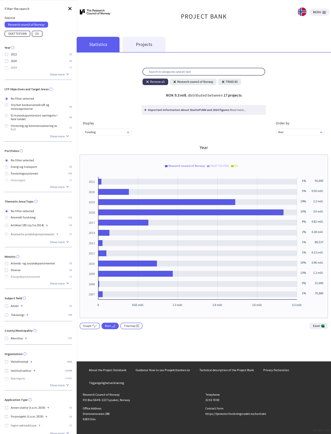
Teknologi (17, 315)
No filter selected (22, 98)
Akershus (17, 338)
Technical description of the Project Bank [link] (226, 370)
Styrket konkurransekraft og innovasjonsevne (30, 106)
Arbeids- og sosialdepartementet (33, 263)
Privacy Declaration (276, 370)
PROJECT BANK (204, 16)
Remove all (157, 82)
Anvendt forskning (23, 217)
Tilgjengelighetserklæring (106, 383)
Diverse (15, 270)
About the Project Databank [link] (107, 370)
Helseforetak (19, 361)
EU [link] (37, 33)
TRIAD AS (231, 82)
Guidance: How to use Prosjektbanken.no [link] (163, 370)
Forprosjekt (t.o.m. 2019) (27, 416)
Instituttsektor (21, 370)
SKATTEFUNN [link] (17, 33)
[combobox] (278, 132)
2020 (14, 61)
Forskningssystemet (24, 173)
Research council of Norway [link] (26, 24)
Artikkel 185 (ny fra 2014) (27, 225)
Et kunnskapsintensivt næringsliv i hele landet (34, 117)
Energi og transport (24, 167)
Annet (15, 306)
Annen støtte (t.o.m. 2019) (28, 407)
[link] (302, 12)
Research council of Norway (195, 82)
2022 (14, 54)
